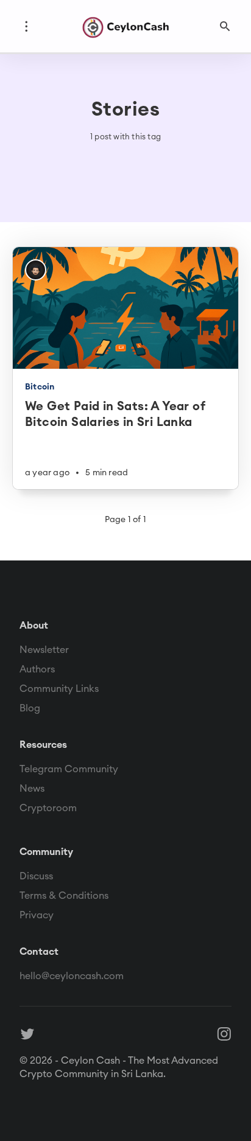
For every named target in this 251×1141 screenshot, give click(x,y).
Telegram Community (68, 768)
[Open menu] (26, 26)
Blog (29, 708)
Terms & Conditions (63, 895)
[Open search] (225, 26)
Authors (37, 669)
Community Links (59, 688)
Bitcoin (39, 386)
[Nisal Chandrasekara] (35, 270)
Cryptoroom (48, 807)
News (31, 788)
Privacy (36, 915)
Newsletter (44, 649)
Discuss (36, 876)
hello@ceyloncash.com (71, 975)
